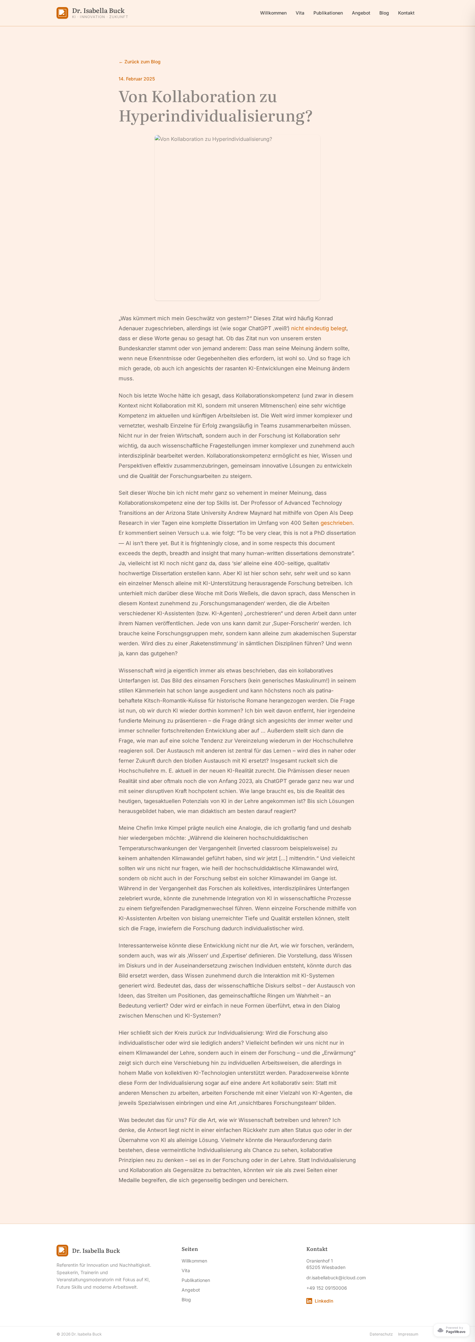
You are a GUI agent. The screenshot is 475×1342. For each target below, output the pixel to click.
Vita (300, 13)
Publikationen (328, 13)
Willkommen (273, 13)
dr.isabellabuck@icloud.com (336, 1277)
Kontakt (406, 13)
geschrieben (337, 523)
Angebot (361, 13)
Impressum (408, 1334)
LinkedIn (324, 1301)
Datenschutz (381, 1334)
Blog (384, 13)
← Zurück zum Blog (140, 61)
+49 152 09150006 (326, 1288)
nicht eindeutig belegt (318, 328)
